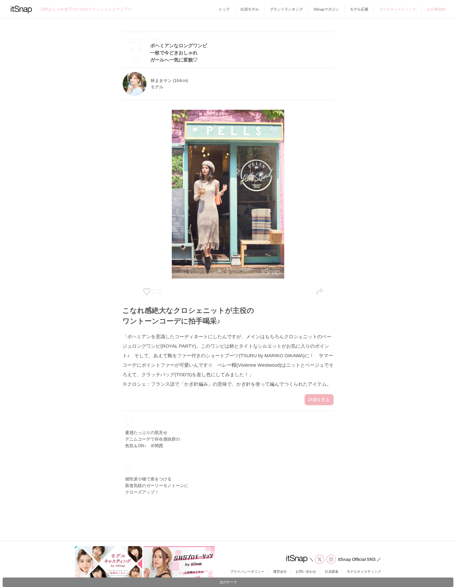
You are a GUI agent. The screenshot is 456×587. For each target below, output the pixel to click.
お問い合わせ (306, 572)
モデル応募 (359, 9)
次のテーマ (228, 582)
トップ (224, 9)
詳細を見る (319, 399)
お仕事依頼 (436, 9)
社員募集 (332, 572)
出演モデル (249, 9)
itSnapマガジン (326, 9)
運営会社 (280, 572)
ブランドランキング (286, 9)
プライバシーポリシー (247, 572)
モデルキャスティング (397, 9)
